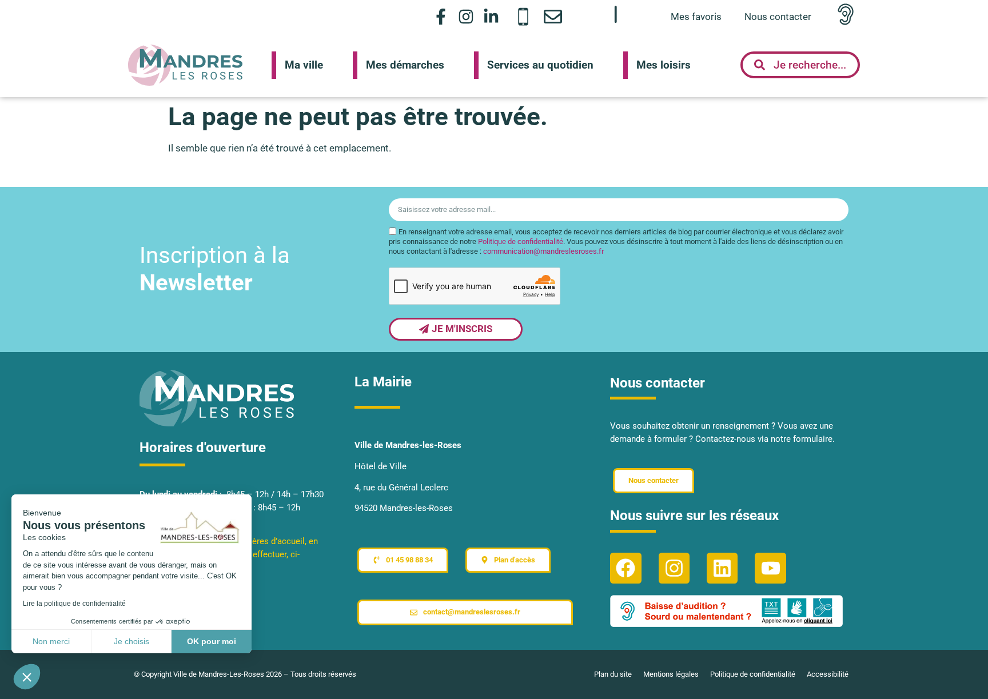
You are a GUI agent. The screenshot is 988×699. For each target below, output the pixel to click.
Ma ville (304, 64)
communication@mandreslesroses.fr (543, 251)
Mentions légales (671, 674)
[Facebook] (625, 568)
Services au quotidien (540, 64)
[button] (27, 676)
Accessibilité (827, 674)
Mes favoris (696, 16)
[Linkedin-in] (491, 16)
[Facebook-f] (440, 16)
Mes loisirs (663, 64)
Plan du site (613, 674)
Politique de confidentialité (520, 241)
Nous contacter (777, 16)
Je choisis (131, 641)
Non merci (51, 641)
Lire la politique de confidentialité (74, 604)
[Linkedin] (722, 568)
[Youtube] (770, 568)
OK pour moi (211, 641)
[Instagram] (466, 16)
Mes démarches (405, 64)
